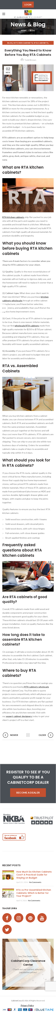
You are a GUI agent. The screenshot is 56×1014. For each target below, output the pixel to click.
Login (28, 4)
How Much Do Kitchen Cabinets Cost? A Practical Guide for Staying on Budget (34, 874)
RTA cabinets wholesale (36, 687)
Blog (32, 30)
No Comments (35, 882)
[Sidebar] (4, 308)
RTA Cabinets (41, 43)
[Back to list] (28, 735)
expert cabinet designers (19, 716)
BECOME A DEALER (28, 792)
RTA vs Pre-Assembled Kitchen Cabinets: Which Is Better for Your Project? (33, 892)
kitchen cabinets (23, 43)
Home (24, 30)
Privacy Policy (27, 1005)
